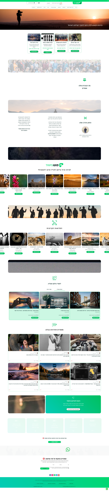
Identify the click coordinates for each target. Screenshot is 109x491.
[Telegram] (56, 475)
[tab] (59, 289)
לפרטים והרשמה (90, 193)
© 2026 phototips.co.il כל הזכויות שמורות (69, 486)
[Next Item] (1, 181)
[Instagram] (52, 475)
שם (68, 464)
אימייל (53, 464)
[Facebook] (50, 475)
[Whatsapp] (54, 475)
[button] (48, 3)
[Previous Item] (107, 181)
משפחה (61, 464)
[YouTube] (58, 475)
